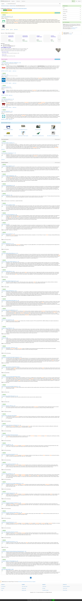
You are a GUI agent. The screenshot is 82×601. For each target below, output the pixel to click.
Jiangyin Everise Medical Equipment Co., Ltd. (10, 281)
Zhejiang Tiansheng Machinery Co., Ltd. (9, 522)
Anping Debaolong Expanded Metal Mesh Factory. (10, 376)
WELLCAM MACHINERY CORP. (7, 569)
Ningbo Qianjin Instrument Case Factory (9, 415)
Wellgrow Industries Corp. (6, 87)
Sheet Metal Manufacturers (14, 8)
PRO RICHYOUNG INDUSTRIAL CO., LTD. (9, 253)
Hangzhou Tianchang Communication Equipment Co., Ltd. (12, 483)
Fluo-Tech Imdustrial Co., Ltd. (7, 111)
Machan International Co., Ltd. (7, 16)
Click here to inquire (74, 27)
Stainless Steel (65, 11)
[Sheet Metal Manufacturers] (3, 21)
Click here (73, 28)
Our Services (3, 586)
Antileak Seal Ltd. (4, 337)
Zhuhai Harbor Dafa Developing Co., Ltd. (9, 214)
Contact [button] (4, 14)
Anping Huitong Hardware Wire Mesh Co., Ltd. (10, 300)
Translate (70, 33)
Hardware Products (12, 5)
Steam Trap (64, 15)
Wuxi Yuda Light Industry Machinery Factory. (9, 531)
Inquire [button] (5, 10)
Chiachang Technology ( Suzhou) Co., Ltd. (9, 347)
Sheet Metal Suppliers (23, 8)
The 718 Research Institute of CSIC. (8, 204)
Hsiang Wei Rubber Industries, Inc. (8, 142)
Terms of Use (65, 588)
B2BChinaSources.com (5, 581)
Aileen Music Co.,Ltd (5, 224)
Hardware (64, 13)
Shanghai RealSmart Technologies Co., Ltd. (9, 561)
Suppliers (13, 1)
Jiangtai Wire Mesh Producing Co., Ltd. (8, 175)
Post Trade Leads (24, 586)
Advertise (2, 588)
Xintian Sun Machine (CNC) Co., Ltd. (8, 405)
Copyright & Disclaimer (66, 586)
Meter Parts (64, 19)
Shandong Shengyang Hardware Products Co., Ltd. (11, 502)
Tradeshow (23, 1)
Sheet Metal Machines (41, 65)
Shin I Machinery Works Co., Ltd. (7, 99)
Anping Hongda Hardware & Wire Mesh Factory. (10, 367)
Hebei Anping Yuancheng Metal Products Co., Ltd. (10, 386)
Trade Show (44, 586)
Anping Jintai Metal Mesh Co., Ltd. (7, 271)
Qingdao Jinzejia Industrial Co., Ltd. (8, 233)
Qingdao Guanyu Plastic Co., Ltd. (7, 328)
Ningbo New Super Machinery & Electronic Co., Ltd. (11, 425)
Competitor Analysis (45, 590)
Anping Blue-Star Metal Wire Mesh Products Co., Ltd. (11, 357)
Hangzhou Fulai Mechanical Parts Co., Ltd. (9, 541)
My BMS (23, 584)
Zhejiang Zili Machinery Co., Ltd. (7, 243)
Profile (8, 29)
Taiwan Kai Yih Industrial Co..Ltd (7, 319)
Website (3, 29)
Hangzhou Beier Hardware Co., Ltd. (8, 473)
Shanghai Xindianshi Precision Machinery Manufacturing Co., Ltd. (13, 551)
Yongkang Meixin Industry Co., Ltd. (8, 166)
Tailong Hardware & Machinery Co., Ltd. (9, 290)
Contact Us (65, 584)
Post (74, 1)
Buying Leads (24, 590)
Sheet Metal (5, 122)
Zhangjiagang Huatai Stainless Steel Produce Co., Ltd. (11, 512)
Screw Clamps (65, 9)
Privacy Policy (65, 590)
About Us (2, 584)
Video (12, 29)
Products (16, 29)
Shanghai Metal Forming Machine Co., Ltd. (9, 310)
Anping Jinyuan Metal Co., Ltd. (7, 444)
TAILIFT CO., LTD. (4, 74)
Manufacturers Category (5, 5)
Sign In (80, 1)
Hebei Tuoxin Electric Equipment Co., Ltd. (9, 493)
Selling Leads (24, 588)
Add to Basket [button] (9, 10)
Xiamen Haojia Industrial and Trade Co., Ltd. (9, 464)
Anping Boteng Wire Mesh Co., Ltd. (8, 185)
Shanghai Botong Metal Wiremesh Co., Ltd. (9, 396)
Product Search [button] (58, 12)
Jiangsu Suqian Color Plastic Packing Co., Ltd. (10, 261)
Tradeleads (18, 1)
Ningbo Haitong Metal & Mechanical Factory (9, 434)
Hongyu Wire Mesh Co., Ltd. (6, 195)
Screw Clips (64, 17)
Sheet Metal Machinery (20, 65)
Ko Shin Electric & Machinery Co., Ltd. (8, 153)
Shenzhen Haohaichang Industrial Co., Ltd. (9, 454)
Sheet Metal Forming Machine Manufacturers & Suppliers (26, 581)
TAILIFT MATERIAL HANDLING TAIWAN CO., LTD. (11, 62)
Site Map (43, 588)
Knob (64, 7)
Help (2, 590)
